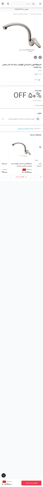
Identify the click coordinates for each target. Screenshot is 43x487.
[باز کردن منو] (39, 3)
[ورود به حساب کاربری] (8, 4)
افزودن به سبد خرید (31, 483)
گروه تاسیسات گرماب (35, 14)
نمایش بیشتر (39, 105)
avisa (36, 74)
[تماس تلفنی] (4, 475)
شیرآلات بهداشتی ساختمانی (20, 14)
